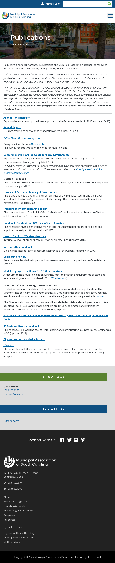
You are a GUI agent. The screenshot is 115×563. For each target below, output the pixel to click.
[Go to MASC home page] (19, 13)
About (7, 497)
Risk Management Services (19, 510)
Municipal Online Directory (19, 537)
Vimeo (84, 440)
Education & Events (14, 506)
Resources (25, 44)
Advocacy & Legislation (16, 501)
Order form (12, 421)
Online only (37, 144)
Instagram (77, 440)
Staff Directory (12, 542)
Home (14, 44)
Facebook (63, 440)
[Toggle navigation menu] (110, 15)
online (99, 296)
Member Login (53, 3)
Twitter (70, 440)
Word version (58, 278)
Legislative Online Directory (19, 533)
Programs (9, 515)
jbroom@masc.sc (14, 394)
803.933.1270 (12, 390)
